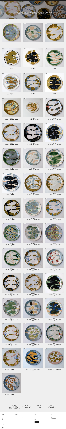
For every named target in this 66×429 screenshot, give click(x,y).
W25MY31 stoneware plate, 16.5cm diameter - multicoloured (33, 169)
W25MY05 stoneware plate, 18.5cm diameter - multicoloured (54, 369)
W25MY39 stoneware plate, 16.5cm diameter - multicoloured (54, 94)
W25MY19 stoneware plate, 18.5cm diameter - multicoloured (33, 269)
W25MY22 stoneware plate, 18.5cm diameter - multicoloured (32, 244)
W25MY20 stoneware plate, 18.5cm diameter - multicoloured (11, 269)
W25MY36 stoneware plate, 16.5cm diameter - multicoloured (54, 119)
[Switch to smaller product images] (2, 20)
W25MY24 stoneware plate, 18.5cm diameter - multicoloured (54, 219)
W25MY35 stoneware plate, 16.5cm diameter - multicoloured (11, 144)
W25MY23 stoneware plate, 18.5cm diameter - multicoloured (11, 244)
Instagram (3, 420)
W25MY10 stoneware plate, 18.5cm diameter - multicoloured (33, 344)
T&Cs (2, 418)
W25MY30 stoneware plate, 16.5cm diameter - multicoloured (54, 169)
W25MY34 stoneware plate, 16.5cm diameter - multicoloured (32, 144)
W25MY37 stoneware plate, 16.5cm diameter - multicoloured (33, 119)
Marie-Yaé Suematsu (11, 43)
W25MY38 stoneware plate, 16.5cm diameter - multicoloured (11, 119)
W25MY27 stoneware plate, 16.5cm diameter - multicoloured (54, 194)
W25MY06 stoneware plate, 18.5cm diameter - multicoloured (32, 369)
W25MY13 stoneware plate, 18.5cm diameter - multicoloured (33, 319)
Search (2, 419)
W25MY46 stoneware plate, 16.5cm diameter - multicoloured (32, 44)
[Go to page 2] (36, 398)
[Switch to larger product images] (1, 20)
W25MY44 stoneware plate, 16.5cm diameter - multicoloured (11, 69)
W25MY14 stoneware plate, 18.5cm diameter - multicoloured (11, 319)
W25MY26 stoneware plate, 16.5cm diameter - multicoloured (11, 219)
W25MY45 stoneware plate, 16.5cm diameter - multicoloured (54, 44)
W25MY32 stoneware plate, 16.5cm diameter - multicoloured (11, 169)
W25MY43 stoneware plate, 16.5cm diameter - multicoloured (32, 69)
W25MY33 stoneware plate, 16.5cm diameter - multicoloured (54, 144)
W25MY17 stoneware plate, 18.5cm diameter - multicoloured (11, 294)
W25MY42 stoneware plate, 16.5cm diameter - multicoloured (54, 69)
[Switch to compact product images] (3, 20)
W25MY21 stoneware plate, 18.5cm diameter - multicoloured (54, 244)
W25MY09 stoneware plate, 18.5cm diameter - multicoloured (54, 344)
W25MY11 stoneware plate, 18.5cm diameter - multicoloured (11, 344)
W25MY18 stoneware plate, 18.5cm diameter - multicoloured (54, 269)
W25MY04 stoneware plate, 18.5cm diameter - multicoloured (11, 394)
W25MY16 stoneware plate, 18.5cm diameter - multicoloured (33, 294)
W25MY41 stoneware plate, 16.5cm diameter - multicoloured (11, 94)
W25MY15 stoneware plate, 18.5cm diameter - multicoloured (54, 294)
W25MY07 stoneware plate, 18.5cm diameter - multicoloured (11, 369)
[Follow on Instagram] (3, 424)
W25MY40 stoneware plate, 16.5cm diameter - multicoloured (32, 94)
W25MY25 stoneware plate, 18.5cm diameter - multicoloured (32, 219)
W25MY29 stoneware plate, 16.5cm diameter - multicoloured (11, 194)
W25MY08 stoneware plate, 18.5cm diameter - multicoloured (11, 44)
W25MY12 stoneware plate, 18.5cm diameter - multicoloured (54, 319)
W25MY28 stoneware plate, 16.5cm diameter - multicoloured (32, 194)
